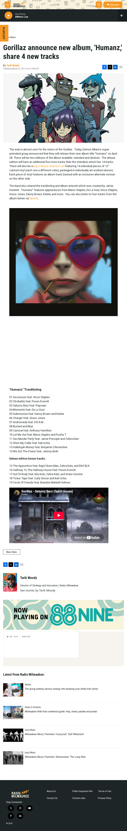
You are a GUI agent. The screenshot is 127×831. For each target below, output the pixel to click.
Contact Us (52, 798)
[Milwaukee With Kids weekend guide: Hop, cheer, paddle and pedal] (13, 712)
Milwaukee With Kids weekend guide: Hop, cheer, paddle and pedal (61, 711)
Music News (9, 37)
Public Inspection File (82, 791)
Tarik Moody (13, 65)
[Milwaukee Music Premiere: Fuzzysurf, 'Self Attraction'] (13, 735)
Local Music (30, 729)
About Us (51, 791)
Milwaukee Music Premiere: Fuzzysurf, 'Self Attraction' (54, 734)
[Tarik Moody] (10, 582)
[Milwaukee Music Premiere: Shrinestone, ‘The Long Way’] (13, 758)
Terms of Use (104, 791)
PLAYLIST (4, 33)
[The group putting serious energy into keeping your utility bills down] (13, 689)
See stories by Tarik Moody (37, 590)
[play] (8, 15)
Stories (28, 684)
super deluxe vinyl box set (49, 166)
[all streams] (122, 15)
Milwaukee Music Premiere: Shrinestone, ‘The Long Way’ (55, 756)
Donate (114, 4)
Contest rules (78, 798)
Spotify (34, 198)
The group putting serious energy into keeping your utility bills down (61, 688)
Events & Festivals (33, 707)
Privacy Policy (104, 798)
